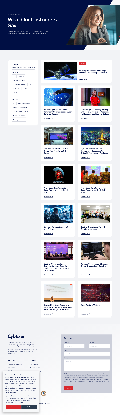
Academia (21, 76)
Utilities (15, 92)
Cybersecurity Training (19, 80)
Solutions (15, 100)
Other (31, 84)
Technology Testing (19, 116)
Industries (15, 72)
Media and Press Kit (35, 368)
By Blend (47, 403)
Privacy (41, 403)
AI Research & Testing (24, 103)
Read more (83, 79)
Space (25, 88)
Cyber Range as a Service (20, 111)
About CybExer (34, 364)
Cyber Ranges (12, 371)
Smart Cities (16, 88)
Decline (29, 407)
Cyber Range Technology (15, 364)
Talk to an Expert (34, 375)
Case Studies (11, 368)
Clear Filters (31, 67)
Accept (13, 407)
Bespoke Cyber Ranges (20, 107)
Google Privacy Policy (88, 381)
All (13, 76)
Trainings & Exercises (19, 120)
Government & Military (19, 84)
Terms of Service (101, 381)
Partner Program (34, 378)
